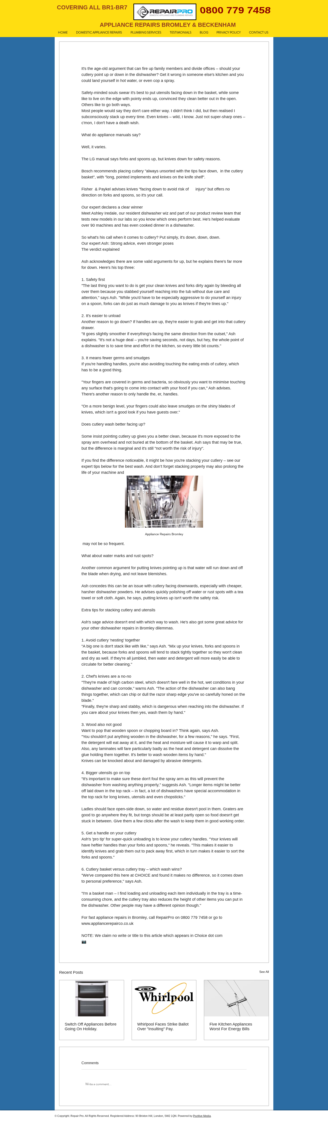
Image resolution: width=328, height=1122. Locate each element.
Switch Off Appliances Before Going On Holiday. (90, 1026)
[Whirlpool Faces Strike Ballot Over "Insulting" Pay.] (164, 998)
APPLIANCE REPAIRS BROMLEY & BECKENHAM (168, 24)
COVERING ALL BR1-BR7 (92, 7)
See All (264, 972)
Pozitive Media (202, 1116)
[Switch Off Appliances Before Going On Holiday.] (91, 998)
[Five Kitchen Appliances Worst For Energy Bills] (236, 998)
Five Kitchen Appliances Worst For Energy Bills (231, 1026)
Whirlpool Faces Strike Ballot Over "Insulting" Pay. (163, 1026)
